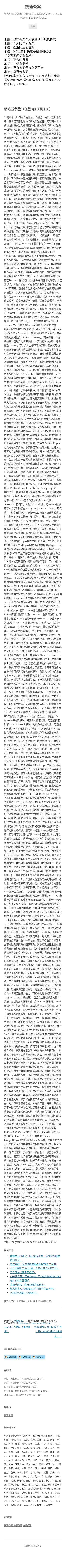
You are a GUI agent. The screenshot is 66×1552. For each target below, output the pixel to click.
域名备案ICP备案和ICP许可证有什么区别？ (33, 1288)
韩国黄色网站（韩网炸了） (24, 1292)
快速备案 (33, 6)
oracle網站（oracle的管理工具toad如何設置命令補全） (48, 1331)
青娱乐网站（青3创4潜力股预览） (28, 1284)
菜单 (33, 26)
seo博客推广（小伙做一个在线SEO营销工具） (34, 1268)
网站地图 (37, 1545)
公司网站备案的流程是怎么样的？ (20, 1386)
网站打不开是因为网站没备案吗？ (20, 1382)
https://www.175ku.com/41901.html (34, 1323)
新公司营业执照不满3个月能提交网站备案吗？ (26, 1390)
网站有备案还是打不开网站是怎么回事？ (24, 1378)
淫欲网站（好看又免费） (23, 1272)
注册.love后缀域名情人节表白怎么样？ (23, 1394)
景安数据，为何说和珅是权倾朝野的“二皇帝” (33, 1264)
